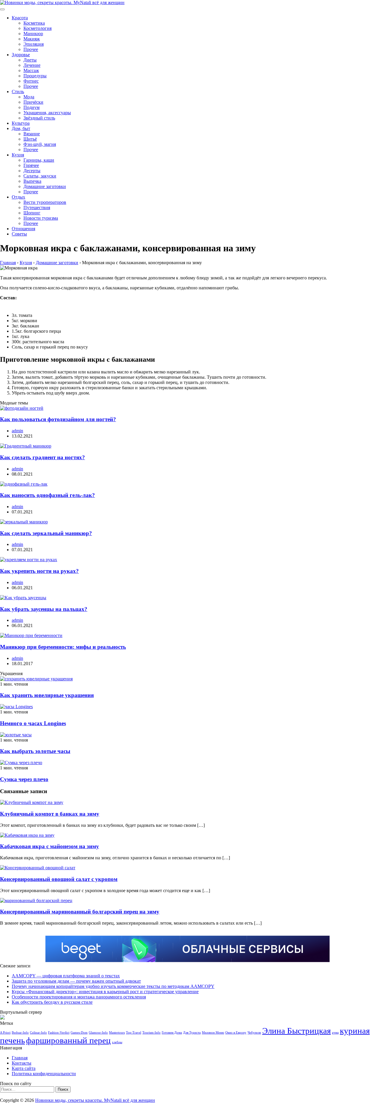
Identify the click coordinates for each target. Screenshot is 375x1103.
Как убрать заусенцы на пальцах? (43, 609)
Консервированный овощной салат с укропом (58, 879)
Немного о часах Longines (33, 723)
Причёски (33, 102)
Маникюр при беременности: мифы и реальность (63, 647)
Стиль (18, 91)
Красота (20, 17)
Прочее (30, 49)
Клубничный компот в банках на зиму (49, 814)
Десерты (31, 170)
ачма (335, 1032)
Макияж (31, 38)
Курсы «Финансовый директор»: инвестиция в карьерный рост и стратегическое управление (105, 991)
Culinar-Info (38, 1032)
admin (17, 430)
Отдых (18, 196)
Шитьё (30, 138)
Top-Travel (133, 1032)
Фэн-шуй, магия (39, 144)
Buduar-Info (20, 1032)
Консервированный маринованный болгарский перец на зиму (79, 912)
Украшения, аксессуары (47, 112)
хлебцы (117, 1042)
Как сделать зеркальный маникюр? (46, 533)
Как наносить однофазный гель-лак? (47, 495)
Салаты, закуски (39, 175)
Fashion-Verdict (58, 1032)
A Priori (5, 1032)
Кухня (18, 154)
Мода (28, 96)
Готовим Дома (172, 1032)
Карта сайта (23, 1068)
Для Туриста (192, 1032)
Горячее (31, 165)
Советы (19, 233)
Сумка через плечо (24, 779)
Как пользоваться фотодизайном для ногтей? (58, 419)
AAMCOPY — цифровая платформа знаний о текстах (66, 975)
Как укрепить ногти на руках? (39, 571)
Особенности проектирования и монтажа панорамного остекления (79, 996)
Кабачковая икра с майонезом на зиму (49, 846)
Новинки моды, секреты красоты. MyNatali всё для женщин (95, 1100)
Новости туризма (40, 218)
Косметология (37, 28)
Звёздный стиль (39, 117)
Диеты (30, 59)
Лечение (31, 65)
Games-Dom (79, 1032)
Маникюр (33, 33)
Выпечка (32, 181)
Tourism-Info (151, 1032)
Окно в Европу (235, 1032)
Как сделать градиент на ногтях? (42, 457)
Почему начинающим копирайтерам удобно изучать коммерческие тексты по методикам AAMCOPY (113, 986)
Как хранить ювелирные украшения (47, 695)
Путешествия (36, 207)
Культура (21, 123)
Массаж (31, 70)
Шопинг (31, 212)
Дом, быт (21, 128)
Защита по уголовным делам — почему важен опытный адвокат (76, 981)
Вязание (31, 133)
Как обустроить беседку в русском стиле (52, 1002)
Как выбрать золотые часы (35, 751)
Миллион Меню (213, 1032)
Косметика (34, 23)
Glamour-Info (98, 1032)
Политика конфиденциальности (44, 1073)
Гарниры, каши (38, 160)
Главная (20, 1057)
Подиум (31, 107)
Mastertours (117, 1032)
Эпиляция (33, 44)
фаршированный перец (68, 1040)
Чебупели (254, 1032)
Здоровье (21, 54)
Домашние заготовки (44, 186)
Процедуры (35, 75)
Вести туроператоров (44, 202)
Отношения (23, 228)
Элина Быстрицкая (296, 1030)
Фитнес (31, 80)
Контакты (21, 1063)
